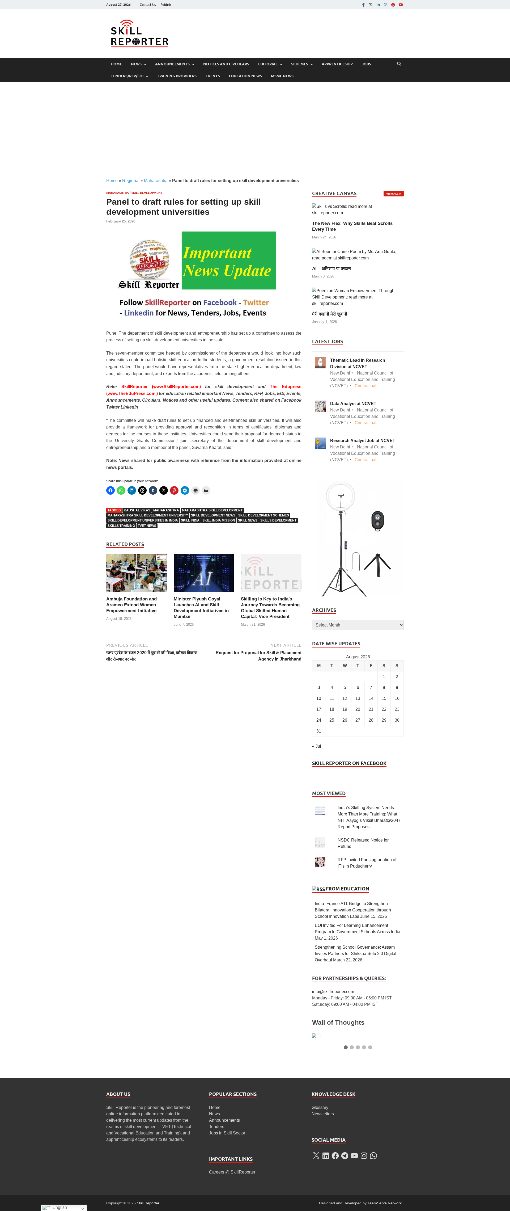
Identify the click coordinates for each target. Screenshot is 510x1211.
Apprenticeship (337, 64)
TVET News (147, 526)
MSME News (282, 76)
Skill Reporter (148, 1203)
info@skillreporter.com (333, 991)
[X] (316, 1155)
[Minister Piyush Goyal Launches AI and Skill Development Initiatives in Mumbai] (204, 575)
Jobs (366, 64)
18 (331, 709)
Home (116, 64)
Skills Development (278, 520)
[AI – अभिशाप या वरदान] (358, 254)
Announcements (172, 64)
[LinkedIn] (378, 4)
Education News (245, 76)
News (136, 64)
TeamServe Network (385, 1203)
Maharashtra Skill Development (212, 510)
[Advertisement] (255, 129)
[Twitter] (371, 4)
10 (318, 698)
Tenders (216, 1126)
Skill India (190, 520)
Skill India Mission (218, 520)
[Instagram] (385, 4)
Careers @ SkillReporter (232, 1172)
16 (397, 698)
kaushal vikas (137, 510)
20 (357, 709)
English (59, 1207)
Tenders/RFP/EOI (127, 76)
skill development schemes (263, 515)
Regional (130, 180)
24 (318, 720)
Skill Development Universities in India (143, 520)
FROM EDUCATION (347, 889)
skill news (247, 520)
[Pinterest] (393, 4)
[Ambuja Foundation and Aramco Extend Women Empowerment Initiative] (136, 575)
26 (344, 720)
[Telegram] (345, 1155)
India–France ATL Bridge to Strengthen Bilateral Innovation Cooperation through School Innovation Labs (353, 910)
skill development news (213, 515)
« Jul (316, 746)
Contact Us (148, 5)
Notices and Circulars (226, 64)
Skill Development (146, 193)
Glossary (320, 1107)
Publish (165, 5)
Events (213, 76)
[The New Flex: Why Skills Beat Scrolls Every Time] (358, 209)
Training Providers (177, 76)
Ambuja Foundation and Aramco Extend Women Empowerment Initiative (131, 604)
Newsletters (323, 1114)
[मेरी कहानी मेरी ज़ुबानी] (358, 297)
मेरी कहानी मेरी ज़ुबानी (329, 314)
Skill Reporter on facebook (349, 763)
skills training (121, 526)
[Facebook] (363, 4)
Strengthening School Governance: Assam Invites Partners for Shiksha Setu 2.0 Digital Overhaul (355, 953)
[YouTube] (400, 4)
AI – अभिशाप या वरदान (331, 268)
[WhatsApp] (373, 1155)
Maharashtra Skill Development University (148, 515)
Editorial (268, 64)
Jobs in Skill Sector (227, 1133)
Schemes (299, 64)
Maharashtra (156, 180)
